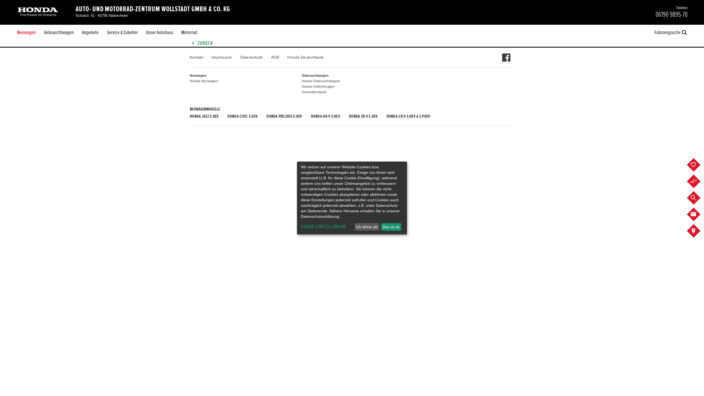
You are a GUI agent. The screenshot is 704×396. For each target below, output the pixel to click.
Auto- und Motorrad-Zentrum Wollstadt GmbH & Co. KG (153, 9)
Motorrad (189, 32)
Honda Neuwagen (204, 81)
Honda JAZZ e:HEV (204, 116)
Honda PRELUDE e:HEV (284, 116)
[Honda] (37, 12)
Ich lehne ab (367, 227)
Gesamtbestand (314, 92)
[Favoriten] (697, 165)
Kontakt (197, 57)
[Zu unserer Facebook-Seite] (506, 54)
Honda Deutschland (305, 57)
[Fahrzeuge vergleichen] (697, 181)
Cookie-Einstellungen (323, 226)
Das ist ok (391, 227)
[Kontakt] (697, 214)
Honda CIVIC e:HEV (242, 116)
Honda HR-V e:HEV (325, 116)
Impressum (222, 57)
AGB (275, 57)
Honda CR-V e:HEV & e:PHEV (408, 116)
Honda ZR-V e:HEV (363, 116)
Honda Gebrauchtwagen (321, 81)
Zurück (205, 43)
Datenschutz (251, 57)
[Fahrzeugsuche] (697, 198)
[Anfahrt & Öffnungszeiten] (697, 231)
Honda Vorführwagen (318, 87)
